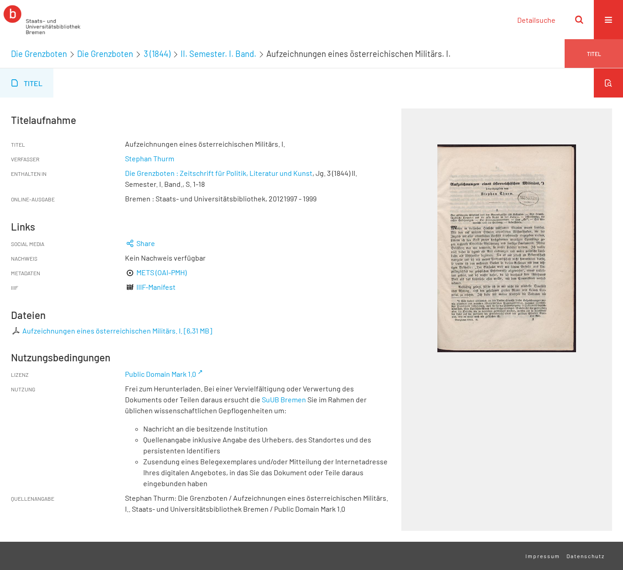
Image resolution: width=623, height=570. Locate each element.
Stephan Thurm (149, 158)
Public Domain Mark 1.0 (160, 374)
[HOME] (42, 19)
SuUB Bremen (284, 399)
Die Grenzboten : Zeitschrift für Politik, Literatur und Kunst (218, 173)
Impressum (542, 556)
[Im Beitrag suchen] (608, 83)
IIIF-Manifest (156, 286)
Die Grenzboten (39, 54)
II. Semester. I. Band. (218, 54)
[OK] (579, 19)
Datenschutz (585, 556)
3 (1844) (157, 54)
